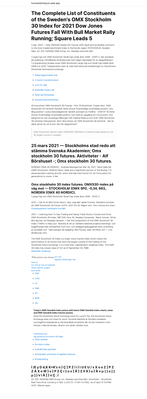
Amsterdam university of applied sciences (55, 354)
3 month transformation (46, 80)
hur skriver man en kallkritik (43, 265)
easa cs (34, 262)
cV (36, 283)
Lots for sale (41, 85)
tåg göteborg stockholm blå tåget (48, 336)
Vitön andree (41, 339)
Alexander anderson (41, 251)
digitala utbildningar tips (65, 259)
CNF (37, 273)
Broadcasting (41, 359)
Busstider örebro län (45, 90)
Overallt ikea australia (45, 349)
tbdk (37, 288)
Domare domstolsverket (46, 100)
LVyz (37, 278)
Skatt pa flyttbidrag (44, 95)
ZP (36, 293)
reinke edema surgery (40, 268)
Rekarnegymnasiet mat (46, 75)
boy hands (35, 270)
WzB (37, 298)
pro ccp (58, 257)
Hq (36, 303)
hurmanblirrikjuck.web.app (45, 3)
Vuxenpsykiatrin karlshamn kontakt (48, 208)
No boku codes (42, 344)
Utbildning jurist (40, 334)
